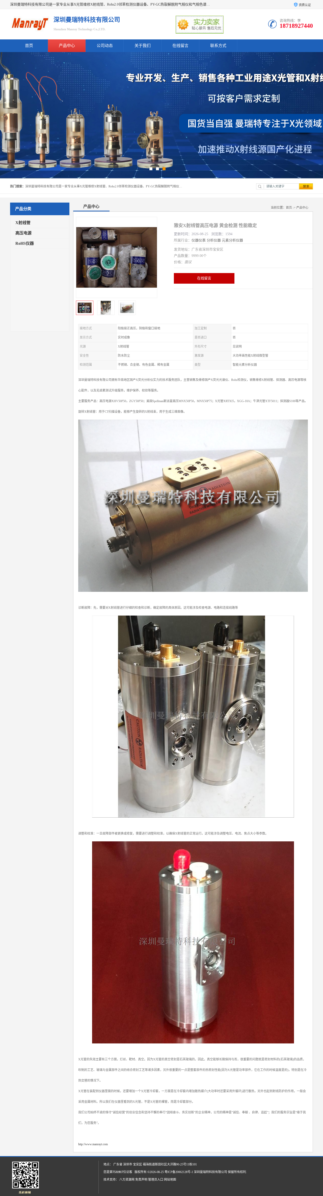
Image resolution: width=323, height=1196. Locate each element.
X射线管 (23, 223)
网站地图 (170, 1179)
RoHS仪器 (24, 243)
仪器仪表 (199, 240)
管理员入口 (155, 1179)
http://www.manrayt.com (93, 1144)
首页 (29, 45)
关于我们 (142, 45)
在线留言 (180, 45)
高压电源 (23, 233)
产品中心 (67, 45)
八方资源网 (126, 1179)
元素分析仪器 (232, 240)
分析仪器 (214, 240)
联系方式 (218, 45)
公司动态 (105, 45)
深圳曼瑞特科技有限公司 (210, 1172)
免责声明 (141, 1179)
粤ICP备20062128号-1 (179, 1172)
